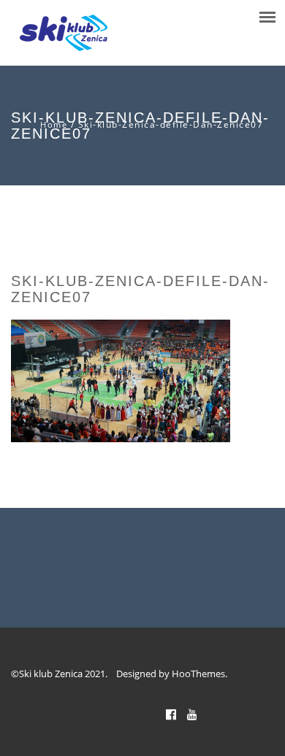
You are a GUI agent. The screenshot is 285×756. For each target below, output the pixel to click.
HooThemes (198, 673)
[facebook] (171, 714)
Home (53, 124)
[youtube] (192, 714)
